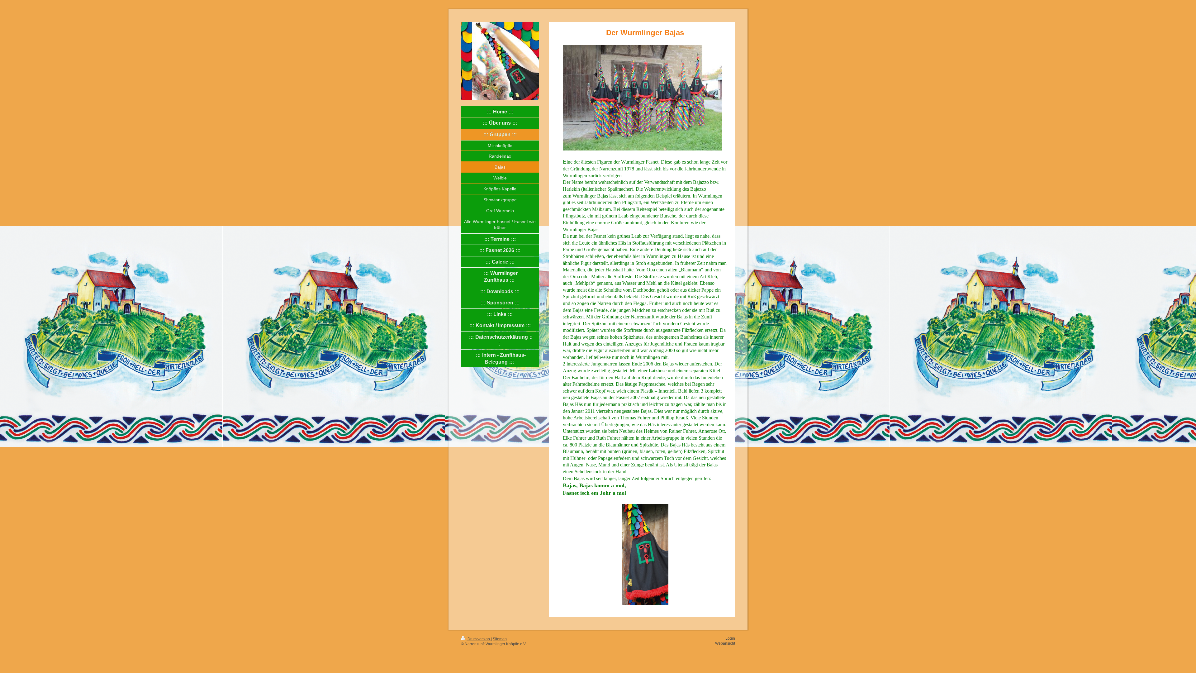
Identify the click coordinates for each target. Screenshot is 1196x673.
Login (730, 638)
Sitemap (500, 639)
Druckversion (479, 639)
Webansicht (725, 643)
